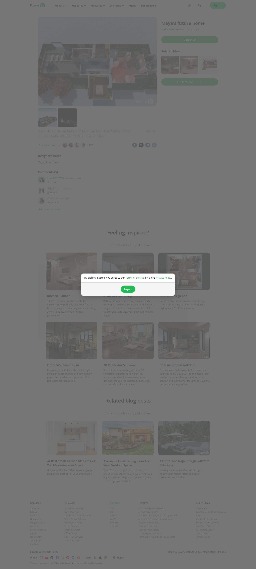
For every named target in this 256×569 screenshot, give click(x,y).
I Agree (128, 289)
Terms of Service (134, 277)
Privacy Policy (163, 277)
